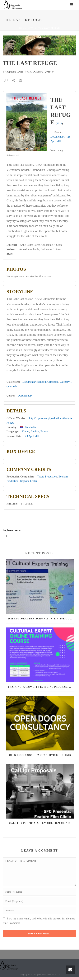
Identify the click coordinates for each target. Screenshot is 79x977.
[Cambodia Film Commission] (9, 964)
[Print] (22, 80)
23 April (29, 436)
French (44, 431)
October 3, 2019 (41, 71)
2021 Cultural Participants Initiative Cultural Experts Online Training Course (41, 618)
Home (22, 28)
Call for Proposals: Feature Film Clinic (40, 823)
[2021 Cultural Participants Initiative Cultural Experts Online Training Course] (40, 586)
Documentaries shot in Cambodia (40, 381)
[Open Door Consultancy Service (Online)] (40, 723)
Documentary (57, 136)
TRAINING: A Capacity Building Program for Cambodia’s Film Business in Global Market (41, 687)
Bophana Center (28, 481)
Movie (32, 28)
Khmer (25, 431)
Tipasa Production (47, 476)
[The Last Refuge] (39, 45)
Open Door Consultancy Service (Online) (40, 755)
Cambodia (30, 427)
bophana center (15, 71)
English (35, 431)
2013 (59, 123)
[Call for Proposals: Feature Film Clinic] (40, 791)
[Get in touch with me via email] (5, 536)
